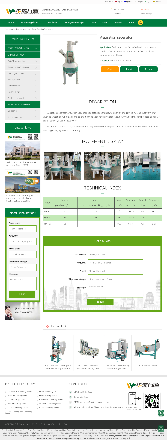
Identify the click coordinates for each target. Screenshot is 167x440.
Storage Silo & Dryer (19, 105)
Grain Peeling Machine (75, 430)
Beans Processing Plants (48, 392)
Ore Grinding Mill (122, 438)
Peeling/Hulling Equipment (18, 67)
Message (148, 69)
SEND (100, 302)
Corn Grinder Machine (133, 433)
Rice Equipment (14, 80)
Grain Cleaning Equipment (42, 29)
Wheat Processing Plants (17, 396)
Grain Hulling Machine (57, 430)
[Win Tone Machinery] (142, 388)
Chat (109, 69)
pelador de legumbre (31, 436)
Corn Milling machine (88, 433)
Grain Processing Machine (23, 433)
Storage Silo (12, 111)
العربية (149, 2)
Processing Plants (18, 48)
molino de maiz (47, 436)
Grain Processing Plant (17, 430)
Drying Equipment (15, 117)
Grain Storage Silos (124, 430)
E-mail (129, 69)
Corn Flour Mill (53, 433)
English (120, 2)
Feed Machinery (14, 92)
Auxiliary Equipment (16, 98)
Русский (129, 2)
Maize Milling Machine (105, 438)
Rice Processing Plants (48, 396)
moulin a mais (102, 436)
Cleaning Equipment (16, 74)
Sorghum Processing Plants (50, 404)
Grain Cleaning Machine (37, 430)
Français (140, 2)
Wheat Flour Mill (40, 433)
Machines (26, 29)
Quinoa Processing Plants (17, 408)
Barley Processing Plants (49, 408)
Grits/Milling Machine (16, 61)
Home (18, 29)
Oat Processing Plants (16, 400)
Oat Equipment (14, 86)
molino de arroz (60, 436)
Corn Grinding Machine (69, 433)
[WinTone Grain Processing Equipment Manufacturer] (22, 14)
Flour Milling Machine (94, 430)
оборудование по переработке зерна (65, 438)
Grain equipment (17, 55)
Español (158, 2)
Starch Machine (109, 430)
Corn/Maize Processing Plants (19, 392)
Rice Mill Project (149, 433)
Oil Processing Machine (142, 430)
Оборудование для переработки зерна (126, 436)
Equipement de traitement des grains (82, 436)
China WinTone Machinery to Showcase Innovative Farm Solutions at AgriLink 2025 (19, 198)
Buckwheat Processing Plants (51, 400)
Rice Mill (120, 433)
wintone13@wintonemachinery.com (94, 402)
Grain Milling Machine (107, 433)
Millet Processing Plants (16, 404)
